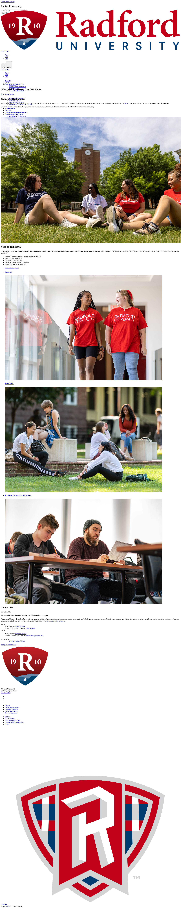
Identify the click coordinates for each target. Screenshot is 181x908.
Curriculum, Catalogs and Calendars (21, 104)
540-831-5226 (20, 626)
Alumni (7, 705)
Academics (9, 94)
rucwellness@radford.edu (34, 636)
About (7, 81)
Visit (6, 57)
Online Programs (14, 100)
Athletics (4, 904)
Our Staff (8, 110)
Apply (7, 55)
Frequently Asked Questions (14, 112)
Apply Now (5, 645)
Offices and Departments (17, 87)
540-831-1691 (30, 628)
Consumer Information (12, 720)
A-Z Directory (10, 718)
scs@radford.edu (20, 634)
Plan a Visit (12, 645)
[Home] (90, 49)
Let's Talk (9, 384)
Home (7, 82)
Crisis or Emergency (12, 268)
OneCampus (5, 51)
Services (8, 272)
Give (6, 59)
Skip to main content (7, 2)
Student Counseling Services (14, 84)
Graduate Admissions (16, 114)
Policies (7, 717)
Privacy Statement (11, 713)
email (127, 103)
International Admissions (17, 116)
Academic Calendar (11, 709)
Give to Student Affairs (17, 641)
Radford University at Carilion (18, 495)
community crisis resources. (56, 621)
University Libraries (11, 711)
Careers (7, 724)
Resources (8, 114)
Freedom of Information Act (14, 722)
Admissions (10, 108)
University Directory (12, 707)
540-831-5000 (5, 693)
